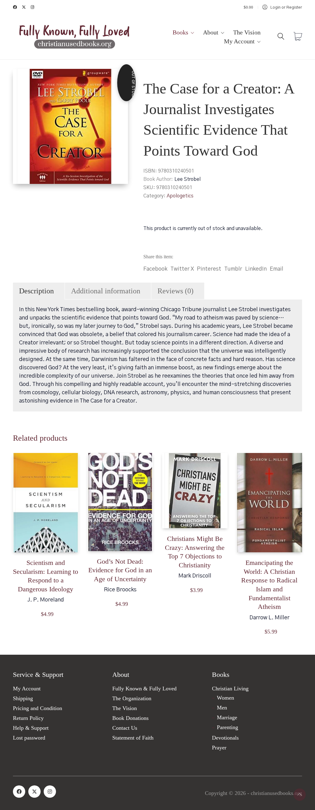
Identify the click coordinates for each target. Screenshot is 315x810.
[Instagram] (50, 791)
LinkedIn (256, 269)
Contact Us (124, 728)
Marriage (227, 717)
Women (225, 698)
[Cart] (297, 37)
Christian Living (230, 688)
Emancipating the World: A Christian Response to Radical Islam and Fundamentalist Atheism (269, 584)
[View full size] (22, 78)
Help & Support (31, 728)
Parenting (227, 727)
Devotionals (225, 738)
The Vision (124, 708)
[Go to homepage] (74, 37)
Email (276, 269)
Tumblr (233, 269)
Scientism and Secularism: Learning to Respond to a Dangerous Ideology (45, 576)
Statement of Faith (133, 738)
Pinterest (209, 269)
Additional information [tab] (105, 291)
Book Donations (130, 718)
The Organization (131, 698)
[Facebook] (19, 791)
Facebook (155, 269)
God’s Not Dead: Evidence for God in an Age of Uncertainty (120, 570)
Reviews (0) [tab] (175, 291)
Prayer (219, 747)
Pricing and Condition (37, 708)
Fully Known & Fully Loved (144, 688)
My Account (27, 688)
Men (222, 708)
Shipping (23, 698)
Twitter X (182, 269)
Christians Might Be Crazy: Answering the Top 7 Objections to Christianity (195, 552)
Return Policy (28, 718)
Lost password (29, 738)
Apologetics (180, 195)
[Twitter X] (34, 791)
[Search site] (280, 37)
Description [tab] (36, 291)
